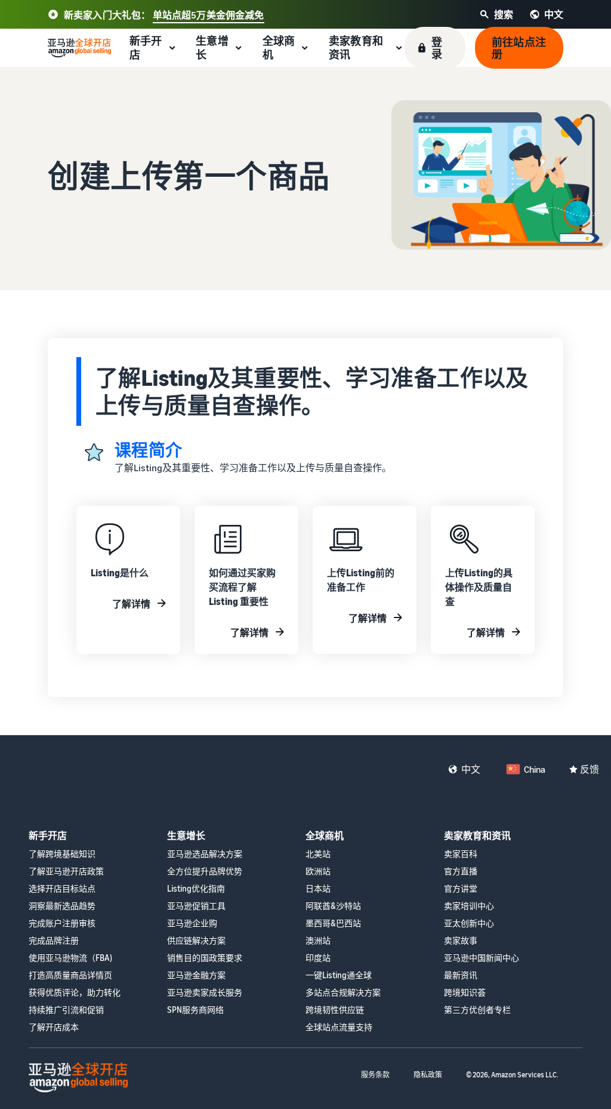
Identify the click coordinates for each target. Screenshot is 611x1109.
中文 (470, 769)
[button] (435, 48)
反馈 (589, 769)
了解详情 (131, 604)
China (534, 769)
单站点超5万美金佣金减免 (208, 15)
